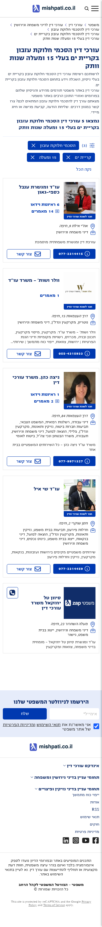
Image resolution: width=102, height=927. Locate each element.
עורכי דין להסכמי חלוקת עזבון (75, 29)
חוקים (94, 824)
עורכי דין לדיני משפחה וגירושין (38, 25)
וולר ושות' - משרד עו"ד (34, 280)
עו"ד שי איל (47, 489)
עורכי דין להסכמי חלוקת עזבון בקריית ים (66, 34)
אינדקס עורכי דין (83, 765)
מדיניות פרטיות (87, 832)
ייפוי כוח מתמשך (85, 795)
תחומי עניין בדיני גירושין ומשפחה (66, 777)
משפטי (93, 25)
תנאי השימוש (49, 724)
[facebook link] (95, 840)
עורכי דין (75, 25)
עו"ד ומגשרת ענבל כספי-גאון (39, 190)
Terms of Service (54, 905)
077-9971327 (71, 461)
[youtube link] (85, 840)
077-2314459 (71, 569)
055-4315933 (71, 353)
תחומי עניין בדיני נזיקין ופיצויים (69, 789)
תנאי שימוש (89, 817)
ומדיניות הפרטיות (19, 724)
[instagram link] (75, 840)
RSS (95, 810)
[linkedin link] (65, 840)
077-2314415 (71, 254)
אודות (94, 802)
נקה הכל (83, 169)
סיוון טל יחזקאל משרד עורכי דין (46, 603)
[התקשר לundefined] (12, 592)
